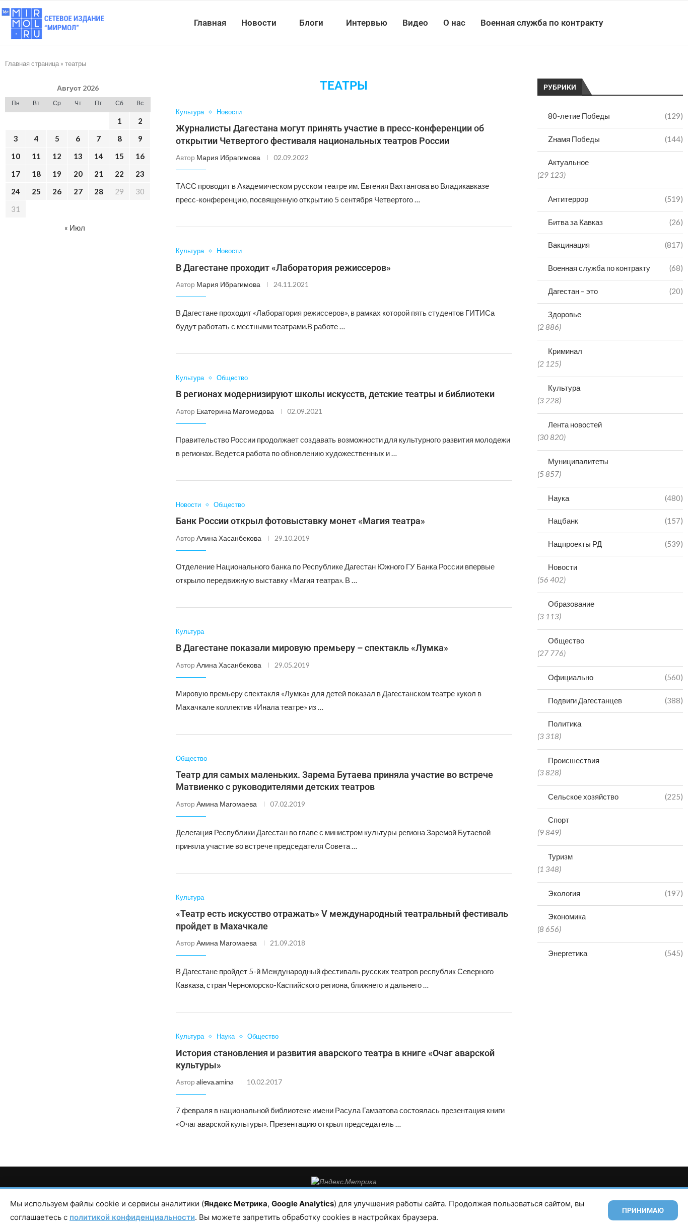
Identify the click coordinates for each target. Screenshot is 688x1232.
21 (98, 173)
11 (36, 156)
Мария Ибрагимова (228, 157)
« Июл (74, 227)
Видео (415, 23)
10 (15, 156)
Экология (615, 893)
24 (15, 191)
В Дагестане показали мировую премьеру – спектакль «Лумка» (312, 647)
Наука (615, 497)
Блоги (311, 23)
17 (15, 173)
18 (36, 173)
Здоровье (564, 314)
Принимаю (643, 1210)
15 (119, 156)
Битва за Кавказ (615, 222)
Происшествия (573, 760)
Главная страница (32, 63)
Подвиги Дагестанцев (615, 700)
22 (119, 173)
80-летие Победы (615, 115)
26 (56, 191)
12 (56, 156)
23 (140, 173)
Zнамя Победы (615, 138)
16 (140, 156)
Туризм (560, 856)
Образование (571, 603)
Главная (210, 23)
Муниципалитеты (578, 461)
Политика (564, 723)
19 (56, 173)
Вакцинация (615, 244)
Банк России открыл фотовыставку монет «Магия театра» (300, 521)
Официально (615, 677)
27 (78, 191)
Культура (564, 387)
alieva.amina (215, 1081)
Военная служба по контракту (541, 23)
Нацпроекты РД (615, 543)
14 (98, 156)
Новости (259, 23)
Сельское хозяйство (615, 796)
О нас (454, 23)
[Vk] (646, 23)
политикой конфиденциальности (132, 1217)
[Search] (683, 23)
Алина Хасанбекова (228, 538)
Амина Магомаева (226, 804)
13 (78, 156)
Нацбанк (615, 520)
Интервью (366, 23)
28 (98, 191)
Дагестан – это (615, 291)
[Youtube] (636, 23)
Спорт (558, 819)
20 (78, 173)
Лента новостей (575, 424)
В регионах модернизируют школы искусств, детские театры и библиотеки (335, 394)
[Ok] (667, 23)
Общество (566, 640)
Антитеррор (615, 198)
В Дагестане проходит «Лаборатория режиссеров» (283, 267)
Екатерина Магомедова (235, 411)
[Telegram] (657, 23)
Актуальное (568, 162)
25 (36, 191)
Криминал (565, 350)
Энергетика (615, 953)
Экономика (567, 916)
